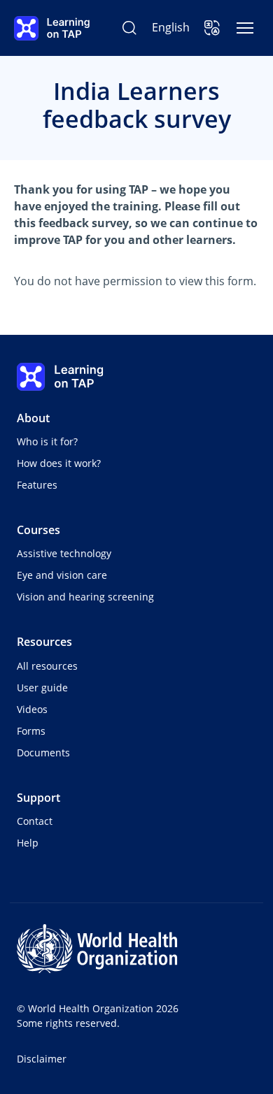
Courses (38, 530)
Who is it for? (47, 441)
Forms (31, 730)
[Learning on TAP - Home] (52, 28)
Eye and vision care (62, 575)
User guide (42, 687)
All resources (47, 665)
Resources (44, 641)
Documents (43, 752)
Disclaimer (41, 1058)
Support (38, 797)
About (33, 418)
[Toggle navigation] (245, 28)
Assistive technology (64, 553)
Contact (34, 821)
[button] (212, 28)
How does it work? (59, 463)
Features (37, 484)
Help (27, 842)
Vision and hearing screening (85, 596)
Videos (32, 709)
